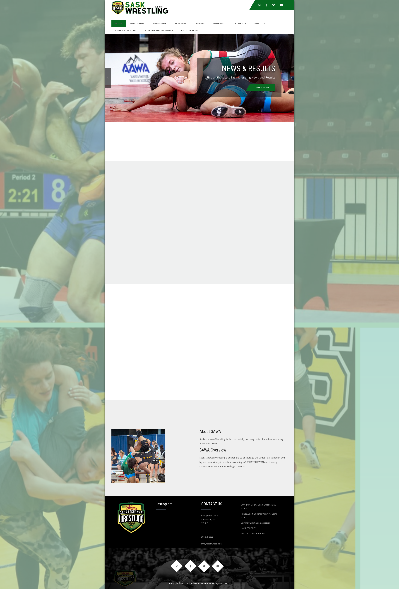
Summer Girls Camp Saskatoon (255, 522)
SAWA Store (159, 23)
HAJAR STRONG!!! (249, 528)
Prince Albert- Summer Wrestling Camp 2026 (259, 515)
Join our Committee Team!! (253, 533)
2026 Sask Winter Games (159, 30)
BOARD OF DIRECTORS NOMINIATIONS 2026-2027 (258, 506)
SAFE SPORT (181, 23)
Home (118, 23)
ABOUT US (259, 23)
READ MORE (262, 87)
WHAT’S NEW (137, 23)
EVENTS (200, 23)
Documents (239, 23)
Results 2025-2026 (125, 30)
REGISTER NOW (189, 30)
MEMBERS (218, 23)
